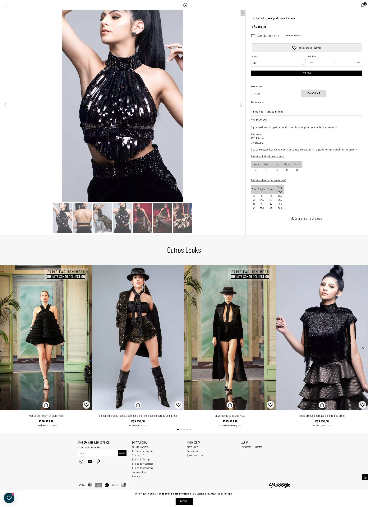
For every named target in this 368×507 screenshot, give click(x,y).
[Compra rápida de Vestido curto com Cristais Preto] (46, 405)
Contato (136, 476)
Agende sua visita (140, 446)
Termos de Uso (139, 472)
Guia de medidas (275, 111)
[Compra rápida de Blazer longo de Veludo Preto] (230, 405)
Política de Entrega (141, 459)
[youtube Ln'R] (90, 461)
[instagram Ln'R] (81, 461)
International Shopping (143, 451)
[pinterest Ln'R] (98, 461)
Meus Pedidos (193, 451)
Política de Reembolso (142, 467)
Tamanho (254, 56)
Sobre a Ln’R (138, 455)
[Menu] (5, 5)
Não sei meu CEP (258, 101)
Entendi (184, 501)
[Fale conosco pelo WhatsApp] (365, 477)
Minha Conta (192, 446)
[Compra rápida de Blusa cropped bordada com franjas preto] (322, 405)
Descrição (258, 111)
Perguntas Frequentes (252, 446)
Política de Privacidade (142, 463)
